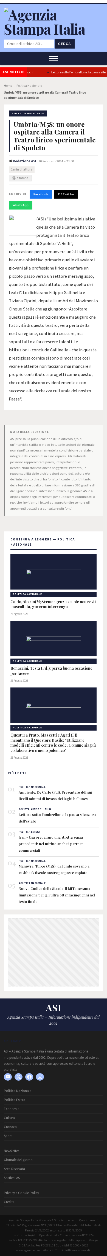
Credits (9, 1202)
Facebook (40, 194)
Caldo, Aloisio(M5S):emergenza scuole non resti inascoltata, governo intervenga (53, 604)
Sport (8, 1136)
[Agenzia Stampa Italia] (53, 28)
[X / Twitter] (18, 1077)
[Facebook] (29, 1077)
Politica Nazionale (29, 85)
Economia (11, 1109)
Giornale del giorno (18, 1160)
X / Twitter (66, 194)
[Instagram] (40, 1077)
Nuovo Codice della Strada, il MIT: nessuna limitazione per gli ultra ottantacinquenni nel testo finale (57, 895)
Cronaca (10, 1127)
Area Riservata (14, 1169)
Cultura (9, 1118)
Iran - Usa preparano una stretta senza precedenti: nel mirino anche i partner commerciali (51, 844)
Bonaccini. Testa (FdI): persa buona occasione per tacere (51, 671)
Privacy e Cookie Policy (21, 1193)
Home (8, 85)
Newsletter (11, 1151)
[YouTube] (8, 1077)
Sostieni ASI (12, 1178)
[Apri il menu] (53, 58)
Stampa (23, 178)
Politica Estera (14, 1099)
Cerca (64, 44)
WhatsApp (21, 205)
